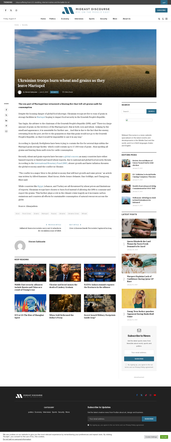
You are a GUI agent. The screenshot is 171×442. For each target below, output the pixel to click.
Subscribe (161, 10)
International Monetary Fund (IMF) (51, 163)
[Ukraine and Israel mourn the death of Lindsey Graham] (65, 273)
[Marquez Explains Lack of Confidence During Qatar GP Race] (139, 263)
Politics (52, 19)
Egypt (40, 186)
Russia (53, 213)
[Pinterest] (6, 126)
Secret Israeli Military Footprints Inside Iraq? (99, 316)
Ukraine (62, 213)
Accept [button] (164, 437)
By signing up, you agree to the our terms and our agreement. (117, 425)
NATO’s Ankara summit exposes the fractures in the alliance (99, 286)
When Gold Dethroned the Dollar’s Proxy (61, 316)
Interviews (79, 19)
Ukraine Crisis (73, 213)
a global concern (71, 156)
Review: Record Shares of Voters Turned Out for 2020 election (142, 163)
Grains (36, 213)
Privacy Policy (140, 367)
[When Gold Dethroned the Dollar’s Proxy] (65, 303)
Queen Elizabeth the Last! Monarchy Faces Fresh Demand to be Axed (139, 244)
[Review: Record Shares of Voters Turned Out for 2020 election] (126, 163)
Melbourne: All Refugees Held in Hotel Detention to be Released (144, 200)
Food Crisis (26, 213)
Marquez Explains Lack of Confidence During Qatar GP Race (140, 279)
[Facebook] (6, 110)
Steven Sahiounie (31, 92)
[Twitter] (6, 115)
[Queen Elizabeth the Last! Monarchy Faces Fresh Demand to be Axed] (139, 228)
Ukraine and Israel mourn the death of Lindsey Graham (63, 286)
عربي (164, 2)
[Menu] (166, 18)
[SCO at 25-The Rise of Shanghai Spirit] (30, 303)
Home (43, 19)
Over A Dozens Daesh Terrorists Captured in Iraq (90, 228)
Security (103, 19)
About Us (126, 19)
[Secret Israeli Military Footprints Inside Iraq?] (100, 303)
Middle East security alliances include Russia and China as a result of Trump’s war (29, 287)
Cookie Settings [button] (151, 437)
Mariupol (41, 117)
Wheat (84, 213)
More (115, 19)
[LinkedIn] (6, 120)
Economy (65, 19)
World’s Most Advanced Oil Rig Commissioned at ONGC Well (144, 187)
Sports (91, 19)
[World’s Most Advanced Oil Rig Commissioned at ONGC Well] (126, 189)
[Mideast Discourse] (85, 10)
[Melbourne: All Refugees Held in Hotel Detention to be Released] (126, 200)
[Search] (159, 18)
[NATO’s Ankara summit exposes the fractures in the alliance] (100, 273)
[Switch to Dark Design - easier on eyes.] (163, 19)
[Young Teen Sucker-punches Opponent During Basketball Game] (139, 298)
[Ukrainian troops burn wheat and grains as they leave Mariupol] (85, 63)
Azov (18, 213)
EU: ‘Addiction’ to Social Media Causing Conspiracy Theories (144, 175)
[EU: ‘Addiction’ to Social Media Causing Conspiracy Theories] (126, 177)
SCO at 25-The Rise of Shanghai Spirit (29, 316)
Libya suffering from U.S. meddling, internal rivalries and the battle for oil (42, 2)
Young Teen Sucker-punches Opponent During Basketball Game (140, 314)
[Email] (6, 131)
